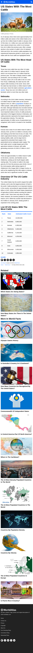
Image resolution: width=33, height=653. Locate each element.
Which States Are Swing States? (12, 292)
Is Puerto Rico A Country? (10, 601)
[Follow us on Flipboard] (2, 640)
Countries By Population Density (13, 530)
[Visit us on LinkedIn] (14, 640)
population (19, 103)
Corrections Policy (5, 632)
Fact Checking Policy (6, 630)
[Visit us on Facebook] (5, 640)
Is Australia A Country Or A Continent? (15, 363)
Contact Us (3, 620)
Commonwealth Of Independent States (15, 411)
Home (2, 618)
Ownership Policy (5, 635)
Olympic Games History (9, 340)
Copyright (3, 625)
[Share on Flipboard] (2, 260)
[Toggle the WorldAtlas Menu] (1, 2)
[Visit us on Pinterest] (11, 640)
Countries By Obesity (8, 553)
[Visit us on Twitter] (8, 640)
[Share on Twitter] (8, 260)
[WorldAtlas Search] (31, 2)
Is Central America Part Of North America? (16, 434)
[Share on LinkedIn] (13, 260)
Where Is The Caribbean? (10, 457)
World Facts (17, 262)
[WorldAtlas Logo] (9, 2)
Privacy (2, 623)
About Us (3, 628)
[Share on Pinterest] (11, 260)
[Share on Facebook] (5, 260)
